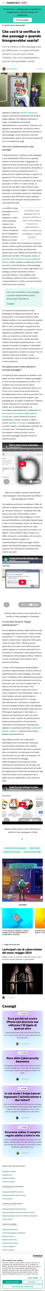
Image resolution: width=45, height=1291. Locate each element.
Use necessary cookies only (22, 1286)
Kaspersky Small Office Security (12, 1192)
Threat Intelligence (8, 1246)
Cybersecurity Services (10, 1229)
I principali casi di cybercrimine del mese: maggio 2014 (22, 951)
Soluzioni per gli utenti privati (13, 1166)
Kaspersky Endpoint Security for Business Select (18, 1212)
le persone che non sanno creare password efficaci (21, 259)
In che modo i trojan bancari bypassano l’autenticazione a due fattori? (22, 1097)
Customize (31, 1282)
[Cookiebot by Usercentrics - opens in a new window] (32, 1256)
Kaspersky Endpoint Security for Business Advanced (19, 1216)
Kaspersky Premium (8, 1178)
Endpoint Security (8, 1236)
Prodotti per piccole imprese (13, 1186)
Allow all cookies (12, 1282)
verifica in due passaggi (32, 852)
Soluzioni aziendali (9, 1224)
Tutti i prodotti (7, 1199)
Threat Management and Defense (13, 1233)
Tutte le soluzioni (8, 1181)
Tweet (10, 303)
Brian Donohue (12, 69)
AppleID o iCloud (17, 423)
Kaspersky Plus (7, 1175)
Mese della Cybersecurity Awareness (22, 1060)
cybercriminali (34, 848)
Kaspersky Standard (9, 1171)
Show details (33, 1278)
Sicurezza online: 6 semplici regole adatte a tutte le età (22, 1134)
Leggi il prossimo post (12, 944)
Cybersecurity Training (10, 1243)
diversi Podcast (28, 112)
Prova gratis (22, 20)
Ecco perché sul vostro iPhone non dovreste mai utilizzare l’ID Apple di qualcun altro (22, 1023)
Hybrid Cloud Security (9, 1239)
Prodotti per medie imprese (12, 1204)
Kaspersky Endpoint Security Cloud (14, 1195)
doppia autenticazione (12, 852)
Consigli (23, 1013)
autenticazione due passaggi (14, 25)
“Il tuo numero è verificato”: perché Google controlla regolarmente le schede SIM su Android (15, 933)
